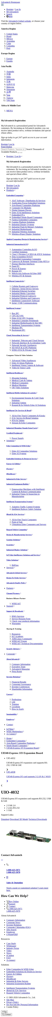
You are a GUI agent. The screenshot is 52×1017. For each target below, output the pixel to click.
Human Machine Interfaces (23, 264)
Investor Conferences (21, 687)
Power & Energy (19, 268)
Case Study (11, 943)
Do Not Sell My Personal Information (22, 1004)
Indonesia (10, 79)
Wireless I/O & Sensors (21, 276)
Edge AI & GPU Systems (22, 318)
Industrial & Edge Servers (16, 479)
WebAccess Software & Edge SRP (26, 273)
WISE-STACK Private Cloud (24, 350)
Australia (10, 71)
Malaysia (10, 87)
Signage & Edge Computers (23, 423)
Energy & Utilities (13, 464)
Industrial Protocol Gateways (24, 296)
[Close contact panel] (2, 860)
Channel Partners (13, 593)
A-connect (10, 960)
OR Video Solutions (20, 388)
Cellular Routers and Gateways (25, 286)
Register (9, 9)
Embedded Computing (14, 195)
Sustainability (11, 714)
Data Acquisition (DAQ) (22, 257)
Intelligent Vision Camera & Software (27, 365)
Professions (16, 699)
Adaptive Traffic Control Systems (26, 507)
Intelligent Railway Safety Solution (26, 509)
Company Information (21, 664)
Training (15, 704)
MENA (9, 111)
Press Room (17, 671)
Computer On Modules (21, 208)
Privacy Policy (12, 1002)
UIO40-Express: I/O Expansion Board (22, 748)
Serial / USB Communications (24, 303)
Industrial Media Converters (23, 293)
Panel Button (6, 147)
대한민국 (10, 84)
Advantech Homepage (10, 2)
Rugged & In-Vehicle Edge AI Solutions (29, 405)
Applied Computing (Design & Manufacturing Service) (26, 239)
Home (9, 738)
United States (12, 34)
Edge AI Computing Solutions (24, 451)
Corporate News (13, 922)
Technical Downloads (38, 819)
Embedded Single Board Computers (27, 217)
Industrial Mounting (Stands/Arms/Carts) (21, 428)
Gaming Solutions (13, 540)
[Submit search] (18, 152)
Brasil (8, 36)
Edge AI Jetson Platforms (22, 363)
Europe (9, 59)
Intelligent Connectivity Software (26, 301)
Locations (16, 707)
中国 (8, 74)
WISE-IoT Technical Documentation (27, 643)
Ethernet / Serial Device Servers (25, 289)
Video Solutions (12, 560)
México (9, 39)
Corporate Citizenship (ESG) (18, 927)
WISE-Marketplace (14, 731)
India (8, 77)
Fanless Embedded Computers (24, 220)
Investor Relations (13, 677)
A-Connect (11, 734)
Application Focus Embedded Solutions (28, 203)
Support (9, 606)
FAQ (8, 958)
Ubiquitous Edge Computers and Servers (29, 524)
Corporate (10, 654)
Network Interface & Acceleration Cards (29, 343)
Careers (9, 694)
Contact (9, 724)
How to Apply (18, 709)
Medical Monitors (19, 385)
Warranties (16, 623)
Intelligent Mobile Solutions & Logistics (21, 393)
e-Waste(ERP (12, 934)
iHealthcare (10, 474)
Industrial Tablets (19, 403)
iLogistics (10, 545)
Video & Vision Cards (21, 368)
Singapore (10, 89)
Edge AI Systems (19, 453)
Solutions (10, 441)
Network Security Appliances (24, 345)
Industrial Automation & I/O (17, 244)
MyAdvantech (12, 12)
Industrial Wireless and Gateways (26, 298)
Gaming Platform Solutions (23, 222)
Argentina (10, 41)
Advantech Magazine (21, 669)
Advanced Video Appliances (24, 360)
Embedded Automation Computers (26, 259)
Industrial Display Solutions (16, 550)
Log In (18, 9)
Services (9, 567)
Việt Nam (10, 100)
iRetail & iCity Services (15, 514)
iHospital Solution (19, 378)
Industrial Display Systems (23, 224)
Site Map (10, 1000)
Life (13, 702)
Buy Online (14, 901)
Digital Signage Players (21, 210)
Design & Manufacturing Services (19, 535)
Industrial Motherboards (22, 229)
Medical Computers (20, 383)
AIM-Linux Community (22, 639)
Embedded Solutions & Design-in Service (21, 459)
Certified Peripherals (14, 433)
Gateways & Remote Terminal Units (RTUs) (30, 261)
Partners (9, 588)
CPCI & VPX (18, 316)
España (9, 61)
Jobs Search (11, 930)
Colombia (10, 46)
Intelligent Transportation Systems (26, 325)
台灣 (8, 92)
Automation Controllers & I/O (24, 249)
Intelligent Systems (13, 308)
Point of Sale (17, 522)
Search (9, 14)
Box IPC (15, 313)
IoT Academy (17, 636)
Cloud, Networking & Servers (17, 335)
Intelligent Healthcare (14, 373)
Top (5, 1012)
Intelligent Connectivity (15, 281)
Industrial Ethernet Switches (23, 291)
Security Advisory (13, 649)
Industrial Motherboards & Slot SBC (27, 323)
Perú (8, 48)
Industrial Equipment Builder (17, 484)
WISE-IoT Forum (19, 641)
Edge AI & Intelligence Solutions (26, 212)
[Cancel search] (21, 152)
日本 (8, 81)
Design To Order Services (16, 578)
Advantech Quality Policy (16, 583)
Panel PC (16, 266)
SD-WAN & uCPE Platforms (24, 348)
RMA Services (18, 616)
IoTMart (9, 729)
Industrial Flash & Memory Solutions (27, 227)
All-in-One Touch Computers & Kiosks (28, 416)
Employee (10, 719)
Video (8, 951)
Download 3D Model (19, 819)
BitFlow (15, 565)
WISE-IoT (16, 603)
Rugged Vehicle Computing (16, 530)
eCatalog (10, 955)
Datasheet (5, 819)
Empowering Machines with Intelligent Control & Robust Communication (28, 490)
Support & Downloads (14, 611)
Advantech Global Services (16, 573)
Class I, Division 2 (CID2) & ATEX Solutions (31, 254)
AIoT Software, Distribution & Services (28, 200)
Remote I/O (17, 271)
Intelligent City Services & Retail (18, 410)
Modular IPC (17, 328)
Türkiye (9, 98)
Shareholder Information (22, 689)
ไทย (8, 95)
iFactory (9, 469)
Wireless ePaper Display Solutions (26, 234)
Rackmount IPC (18, 330)
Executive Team (18, 667)
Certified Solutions (19, 252)
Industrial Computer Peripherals (25, 320)
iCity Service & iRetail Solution (25, 418)
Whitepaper (11, 946)
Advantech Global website (19, 21)
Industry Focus (12, 948)
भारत (10, 16)
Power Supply (18, 438)
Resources (16, 634)
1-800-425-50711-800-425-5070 (14, 910)
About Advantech (12, 659)
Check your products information (26, 621)
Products (10, 190)
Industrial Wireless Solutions (24, 232)
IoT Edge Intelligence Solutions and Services (23, 555)
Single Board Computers (16, 745)
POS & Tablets (18, 420)
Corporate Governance (21, 684)
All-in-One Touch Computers (24, 520)
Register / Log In (13, 156)
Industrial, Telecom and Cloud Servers (28, 340)
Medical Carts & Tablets (22, 380)
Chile (8, 43)
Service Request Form (21, 619)
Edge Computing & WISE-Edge (18, 446)
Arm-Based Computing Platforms (26, 205)
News (8, 953)
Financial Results (19, 682)
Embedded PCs (18, 215)
